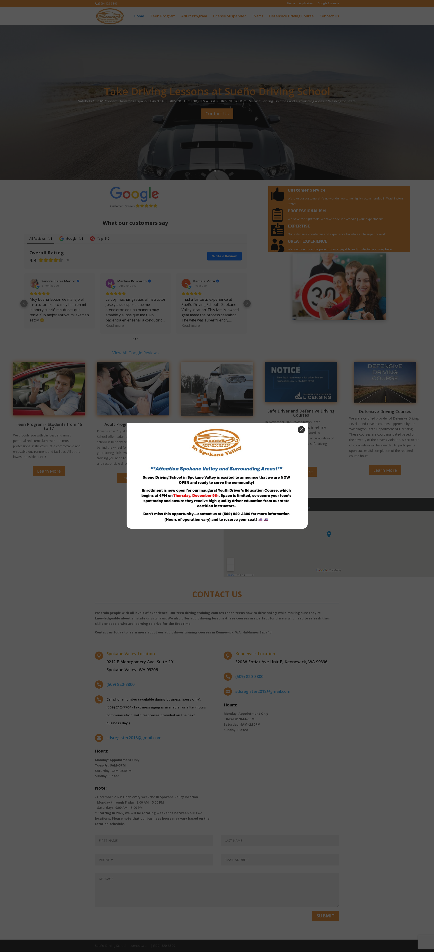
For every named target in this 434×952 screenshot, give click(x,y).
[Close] (301, 429)
